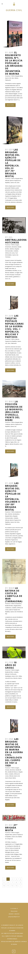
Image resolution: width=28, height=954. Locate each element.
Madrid (20, 836)
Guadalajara (8, 676)
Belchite (12, 249)
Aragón (17, 245)
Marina (16, 78)
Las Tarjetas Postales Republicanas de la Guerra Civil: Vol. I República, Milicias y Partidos (14, 326)
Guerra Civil (8, 78)
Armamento (8, 247)
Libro (12, 78)
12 (12, 886)
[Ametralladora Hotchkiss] (14, 225)
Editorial (7, 180)
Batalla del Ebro (9, 605)
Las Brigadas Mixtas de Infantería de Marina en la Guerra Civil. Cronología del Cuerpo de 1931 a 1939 (14, 752)
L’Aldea (20, 676)
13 (16, 886)
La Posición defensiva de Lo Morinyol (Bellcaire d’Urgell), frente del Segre (14, 411)
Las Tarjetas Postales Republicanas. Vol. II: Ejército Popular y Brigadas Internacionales (12, 936)
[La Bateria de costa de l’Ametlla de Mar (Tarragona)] (14, 571)
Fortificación (13, 674)
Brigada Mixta (19, 76)
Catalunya (7, 424)
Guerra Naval (8, 778)
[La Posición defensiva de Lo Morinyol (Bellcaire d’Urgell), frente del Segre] (14, 389)
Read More (10, 105)
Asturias (7, 770)
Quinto (20, 678)
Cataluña (16, 251)
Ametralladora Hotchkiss (16, 241)
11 (8, 886)
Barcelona (14, 247)
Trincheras (7, 257)
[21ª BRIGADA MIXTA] (14, 818)
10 (4, 886)
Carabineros (8, 607)
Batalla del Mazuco (13, 772)
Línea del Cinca (9, 678)
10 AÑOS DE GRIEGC (11, 665)
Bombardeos (16, 514)
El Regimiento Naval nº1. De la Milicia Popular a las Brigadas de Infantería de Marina (14, 63)
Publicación (8, 80)
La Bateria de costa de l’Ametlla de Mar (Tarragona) (13, 595)
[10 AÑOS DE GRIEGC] (14, 652)
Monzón (15, 678)
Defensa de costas (10, 253)
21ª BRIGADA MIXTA (11, 827)
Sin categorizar (9, 838)
